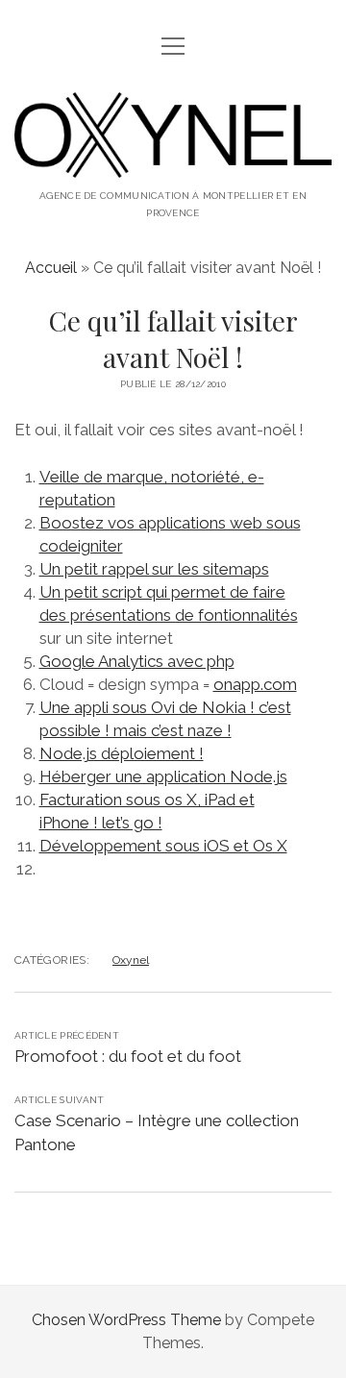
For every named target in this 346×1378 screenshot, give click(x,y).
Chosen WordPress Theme (126, 1320)
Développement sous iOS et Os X (163, 845)
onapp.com (255, 684)
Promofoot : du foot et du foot (127, 1056)
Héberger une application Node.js (163, 776)
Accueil (51, 267)
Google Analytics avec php (137, 661)
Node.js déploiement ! (121, 753)
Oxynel (130, 960)
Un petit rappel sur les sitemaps (154, 568)
